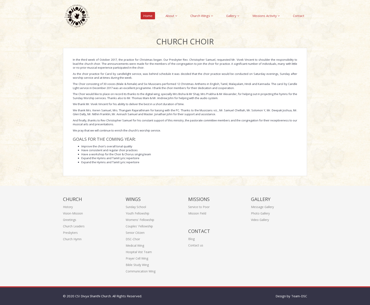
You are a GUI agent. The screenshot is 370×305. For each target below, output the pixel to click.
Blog (191, 239)
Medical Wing (135, 245)
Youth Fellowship (137, 213)
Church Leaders (74, 226)
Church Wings (200, 16)
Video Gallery (260, 220)
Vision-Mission (73, 213)
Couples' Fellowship (139, 226)
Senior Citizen (135, 233)
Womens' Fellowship (140, 220)
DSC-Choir (133, 239)
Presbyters (70, 233)
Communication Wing (140, 271)
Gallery (231, 16)
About (170, 16)
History (68, 207)
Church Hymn (72, 239)
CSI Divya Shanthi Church (93, 296)
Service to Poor (199, 207)
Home (147, 16)
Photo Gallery (260, 213)
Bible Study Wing (137, 265)
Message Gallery (262, 207)
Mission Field (197, 213)
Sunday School (136, 207)
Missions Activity (265, 16)
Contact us (195, 245)
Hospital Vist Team (139, 252)
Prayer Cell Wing (137, 258)
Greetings (69, 220)
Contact (298, 16)
